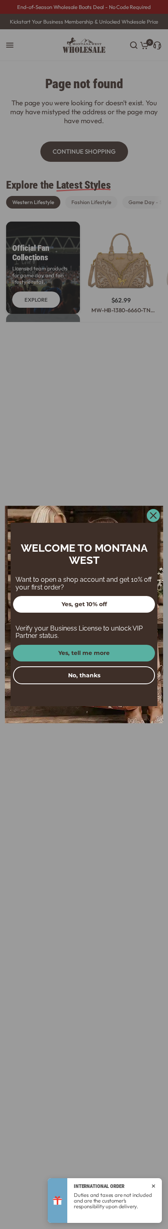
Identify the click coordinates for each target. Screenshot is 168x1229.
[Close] (153, 515)
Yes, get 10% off (84, 604)
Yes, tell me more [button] (84, 653)
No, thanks (84, 675)
